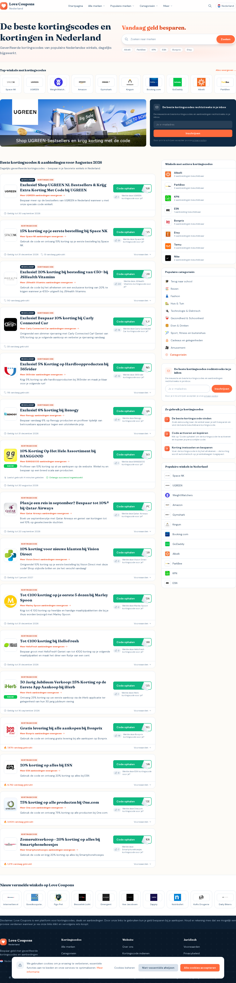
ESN (164, 49)
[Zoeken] (210, 6)
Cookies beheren (124, 967)
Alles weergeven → (226, 70)
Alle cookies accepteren (200, 967)
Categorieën (147, 6)
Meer (166, 6)
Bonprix (176, 49)
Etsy (189, 49)
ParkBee (141, 49)
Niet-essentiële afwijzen (158, 967)
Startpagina (75, 6)
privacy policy (199, 140)
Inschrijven (193, 133)
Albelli (127, 49)
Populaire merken (120, 6)
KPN (154, 49)
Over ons (127, 946)
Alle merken (95, 6)
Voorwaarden (192, 946)
